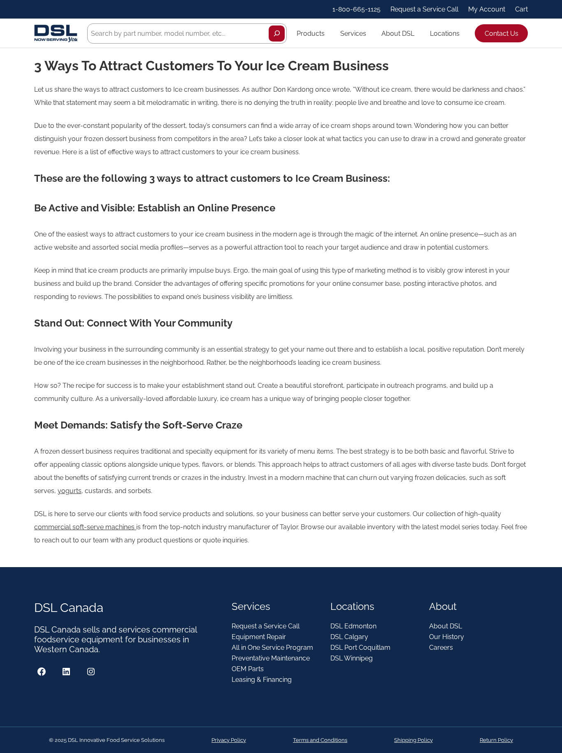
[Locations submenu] (463, 33)
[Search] (277, 33)
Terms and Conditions (320, 740)
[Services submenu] (370, 33)
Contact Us (501, 33)
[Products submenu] (328, 33)
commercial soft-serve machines (84, 527)
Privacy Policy (228, 740)
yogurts (69, 491)
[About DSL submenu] (418, 33)
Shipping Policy (413, 740)
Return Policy (496, 740)
